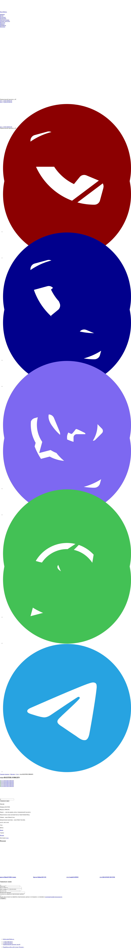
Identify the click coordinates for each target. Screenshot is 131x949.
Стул (17, 774)
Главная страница (4, 774)
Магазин (12, 774)
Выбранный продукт (5, 892)
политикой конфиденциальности (53, 897)
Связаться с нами (5, 801)
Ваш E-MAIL (4, 887)
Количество (3, 891)
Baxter (1, 830)
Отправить (3, 898)
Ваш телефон (4, 889)
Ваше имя (3, 886)
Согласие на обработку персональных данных (12, 894)
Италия (2, 835)
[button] (6, 100)
